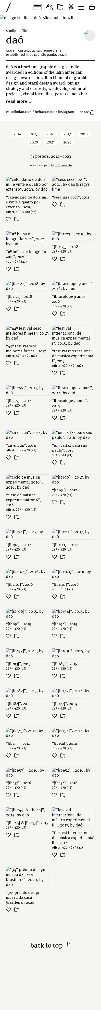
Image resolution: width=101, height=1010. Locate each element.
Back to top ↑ (50, 945)
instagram (66, 111)
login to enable (61, 165)
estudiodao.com (19, 111)
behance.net (45, 111)
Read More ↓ (19, 101)
